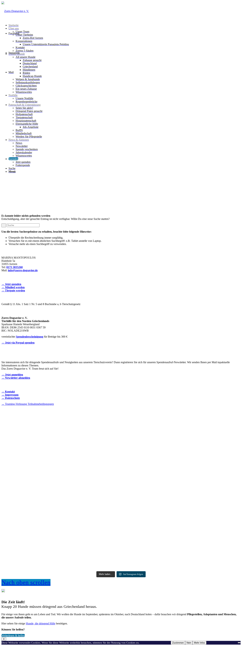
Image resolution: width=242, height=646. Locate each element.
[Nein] (239, 642)
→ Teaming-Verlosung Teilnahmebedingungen (27, 403)
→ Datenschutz (10, 397)
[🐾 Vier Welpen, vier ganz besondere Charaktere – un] (121, 450)
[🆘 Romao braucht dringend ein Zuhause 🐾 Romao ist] (40, 528)
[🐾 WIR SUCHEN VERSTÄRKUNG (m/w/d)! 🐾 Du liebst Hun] (40, 447)
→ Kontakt (8, 391)
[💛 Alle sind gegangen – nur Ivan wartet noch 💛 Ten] (201, 525)
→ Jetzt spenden (11, 284)
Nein (189, 642)
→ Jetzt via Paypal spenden (18, 342)
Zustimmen (178, 642)
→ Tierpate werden (13, 290)
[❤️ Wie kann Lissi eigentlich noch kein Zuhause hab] (121, 518)
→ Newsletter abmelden (15, 377)
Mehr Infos (199, 642)
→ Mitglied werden (13, 287)
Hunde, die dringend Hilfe (40, 623)
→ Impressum (9, 394)
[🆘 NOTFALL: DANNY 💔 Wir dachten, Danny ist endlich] (201, 452)
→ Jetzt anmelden (12, 374)
